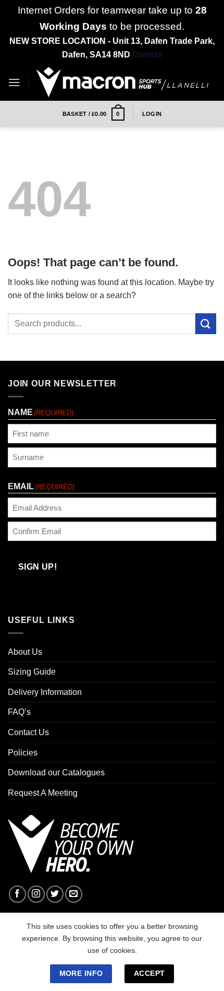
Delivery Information (45, 692)
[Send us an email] (73, 894)
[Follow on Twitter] (55, 894)
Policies (23, 752)
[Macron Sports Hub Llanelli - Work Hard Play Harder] (122, 82)
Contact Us (28, 732)
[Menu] (14, 82)
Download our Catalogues (56, 772)
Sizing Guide (32, 671)
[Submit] (205, 323)
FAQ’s (19, 711)
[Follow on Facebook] (17, 894)
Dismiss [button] (147, 54)
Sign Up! (37, 566)
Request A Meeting (43, 792)
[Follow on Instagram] (36, 894)
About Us (25, 651)
